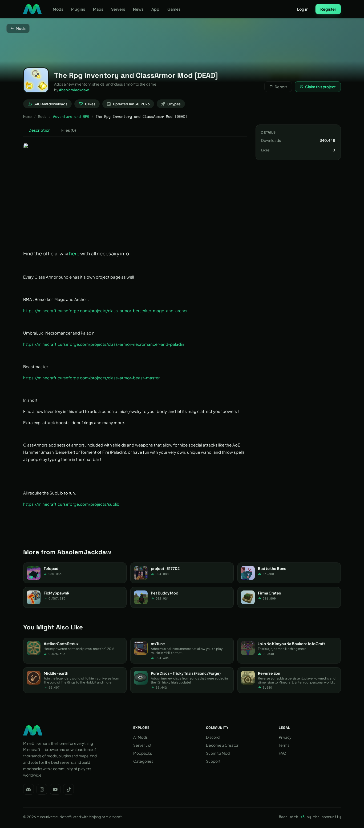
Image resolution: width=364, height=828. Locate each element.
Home (27, 116)
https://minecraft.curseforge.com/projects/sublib (71, 504)
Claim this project (320, 86)
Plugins (78, 9)
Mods (58, 9)
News (138, 9)
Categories (143, 761)
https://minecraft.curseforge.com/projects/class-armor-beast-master (91, 377)
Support (213, 761)
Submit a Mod (218, 753)
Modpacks (142, 753)
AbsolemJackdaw (74, 90)
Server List (142, 745)
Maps (98, 9)
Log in (303, 9)
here (74, 253)
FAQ (282, 753)
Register (328, 9)
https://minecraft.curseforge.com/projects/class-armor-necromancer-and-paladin (103, 344)
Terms (284, 745)
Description (40, 130)
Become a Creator (222, 745)
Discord (213, 737)
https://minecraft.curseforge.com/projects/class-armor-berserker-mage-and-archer (105, 310)
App (155, 9)
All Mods (140, 737)
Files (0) (68, 130)
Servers (118, 9)
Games (173, 9)
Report (281, 86)
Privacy (285, 737)
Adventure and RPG (71, 116)
